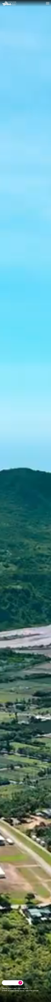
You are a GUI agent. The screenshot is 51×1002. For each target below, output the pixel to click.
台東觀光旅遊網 (9, 3)
